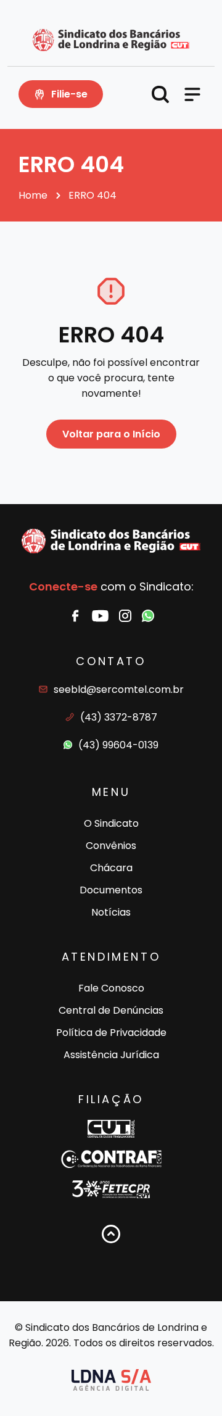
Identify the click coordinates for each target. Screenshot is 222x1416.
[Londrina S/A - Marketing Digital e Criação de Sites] (111, 1380)
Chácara (111, 868)
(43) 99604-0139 (118, 745)
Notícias (111, 912)
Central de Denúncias (111, 1010)
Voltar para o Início (111, 434)
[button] (160, 94)
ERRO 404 (92, 195)
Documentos (111, 890)
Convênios (111, 845)
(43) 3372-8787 (118, 717)
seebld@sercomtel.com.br (119, 689)
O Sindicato (111, 823)
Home (32, 195)
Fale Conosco (111, 988)
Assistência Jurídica (111, 1055)
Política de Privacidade (111, 1032)
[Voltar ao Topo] (111, 1234)
